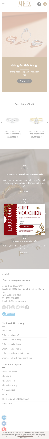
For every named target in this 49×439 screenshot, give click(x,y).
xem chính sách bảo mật (25, 436)
